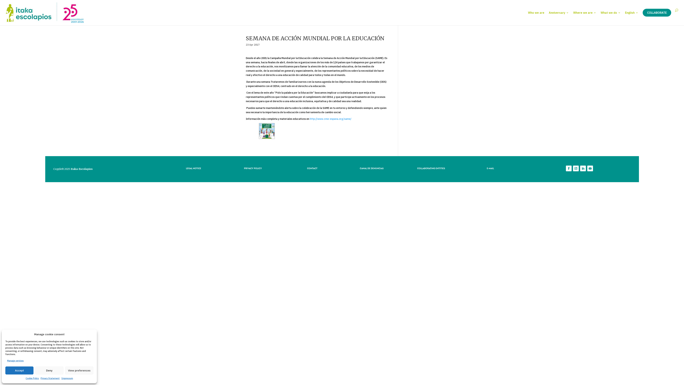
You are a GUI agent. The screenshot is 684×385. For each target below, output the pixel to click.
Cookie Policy (32, 378)
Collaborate (657, 12)
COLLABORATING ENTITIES (431, 168)
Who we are (536, 12)
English (630, 12)
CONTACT (312, 168)
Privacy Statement (50, 378)
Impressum (67, 378)
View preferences (79, 370)
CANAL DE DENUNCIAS (372, 168)
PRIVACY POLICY (253, 168)
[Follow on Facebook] (569, 168)
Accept (19, 370)
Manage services (15, 360)
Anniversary (557, 12)
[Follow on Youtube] (590, 168)
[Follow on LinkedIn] (583, 168)
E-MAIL (490, 168)
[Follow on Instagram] (576, 168)
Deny (49, 370)
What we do (609, 12)
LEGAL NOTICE (193, 168)
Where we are (583, 12)
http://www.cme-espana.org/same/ (330, 118)
